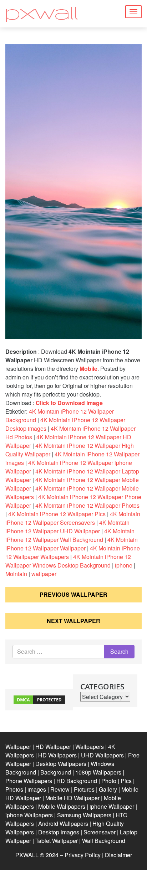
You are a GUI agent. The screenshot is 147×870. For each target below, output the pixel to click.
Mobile (88, 368)
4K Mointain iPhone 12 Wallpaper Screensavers (72, 518)
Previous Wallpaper (73, 594)
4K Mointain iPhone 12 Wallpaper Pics (57, 514)
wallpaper (43, 574)
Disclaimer (118, 855)
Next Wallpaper (73, 621)
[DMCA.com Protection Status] (39, 699)
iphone (123, 565)
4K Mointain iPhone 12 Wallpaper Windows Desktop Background (68, 561)
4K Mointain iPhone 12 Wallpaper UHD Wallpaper (67, 526)
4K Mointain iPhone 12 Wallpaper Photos (87, 505)
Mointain (16, 574)
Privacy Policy (83, 855)
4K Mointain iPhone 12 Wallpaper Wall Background (70, 535)
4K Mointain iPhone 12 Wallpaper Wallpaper (71, 543)
